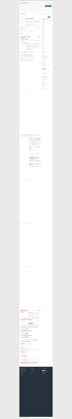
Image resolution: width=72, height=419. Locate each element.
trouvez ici (45, 371)
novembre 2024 (43, 22)
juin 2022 (43, 28)
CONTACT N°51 (43, 63)
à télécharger (30, 320)
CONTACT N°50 (43, 86)
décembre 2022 (43, 25)
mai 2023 (43, 24)
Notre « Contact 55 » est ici (44, 58)
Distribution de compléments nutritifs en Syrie (46, 84)
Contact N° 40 (39, 365)
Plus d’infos (43, 372)
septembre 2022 (43, 26)
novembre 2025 (43, 21)
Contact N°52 (43, 61)
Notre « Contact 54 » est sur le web (45, 59)
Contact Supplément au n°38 (24, 365)
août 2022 (43, 27)
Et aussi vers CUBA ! (44, 57)
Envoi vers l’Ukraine (44, 85)
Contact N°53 (43, 60)
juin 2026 (43, 20)
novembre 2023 (43, 23)
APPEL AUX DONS (43, 62)
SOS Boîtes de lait (25, 2)
